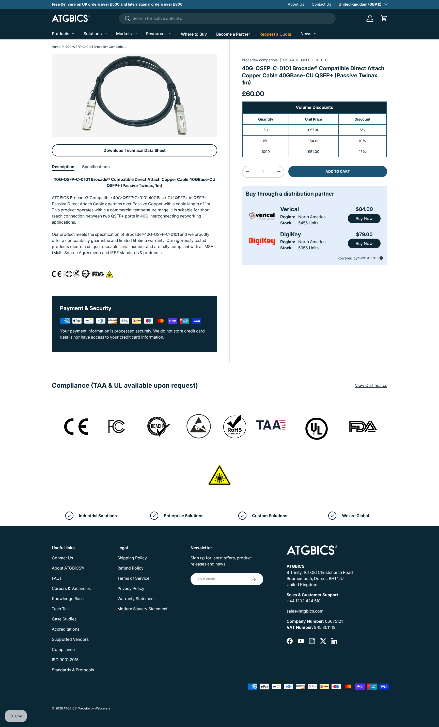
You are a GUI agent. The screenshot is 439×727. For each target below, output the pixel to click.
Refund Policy (130, 568)
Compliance (63, 649)
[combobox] (227, 18)
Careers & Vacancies (71, 588)
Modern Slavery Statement (142, 608)
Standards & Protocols (73, 669)
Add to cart (337, 171)
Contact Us (321, 4)
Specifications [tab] (96, 166)
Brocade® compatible (260, 60)
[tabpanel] (134, 230)
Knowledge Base (68, 598)
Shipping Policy (132, 557)
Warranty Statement (136, 598)
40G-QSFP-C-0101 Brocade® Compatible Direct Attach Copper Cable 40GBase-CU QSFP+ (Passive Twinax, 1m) (95, 46)
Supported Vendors (70, 639)
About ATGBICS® (68, 568)
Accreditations (65, 629)
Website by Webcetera (94, 708)
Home (56, 46)
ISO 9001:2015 (65, 659)
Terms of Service (133, 578)
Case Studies (64, 618)
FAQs (56, 578)
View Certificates (371, 385)
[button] (384, 18)
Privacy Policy (130, 588)
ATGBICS (70, 708)
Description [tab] (63, 166)
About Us (296, 4)
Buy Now (364, 218)
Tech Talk (61, 608)
